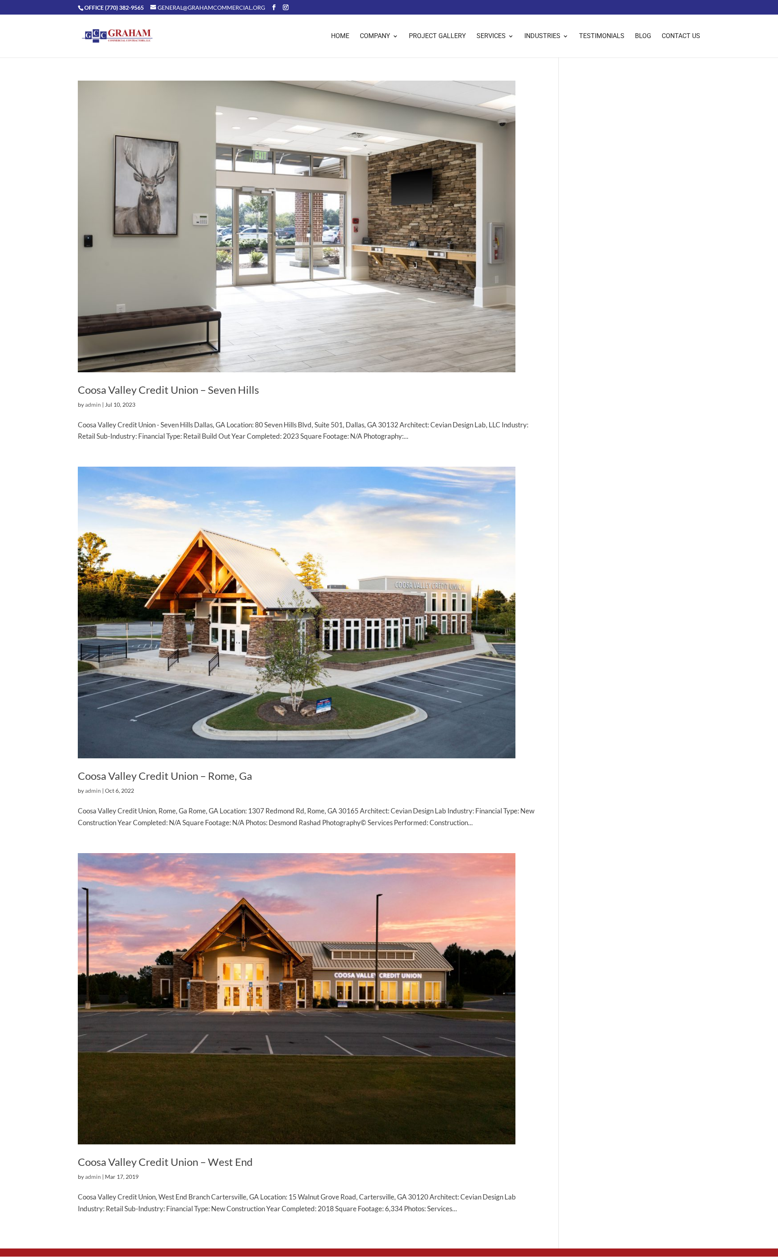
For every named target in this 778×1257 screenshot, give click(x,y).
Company (375, 36)
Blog (643, 36)
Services (491, 36)
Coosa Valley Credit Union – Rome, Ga (165, 775)
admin (93, 404)
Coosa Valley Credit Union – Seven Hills (168, 389)
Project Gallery (437, 36)
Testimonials (601, 36)
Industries (542, 36)
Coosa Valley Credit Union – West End (165, 1161)
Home (340, 36)
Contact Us (681, 36)
